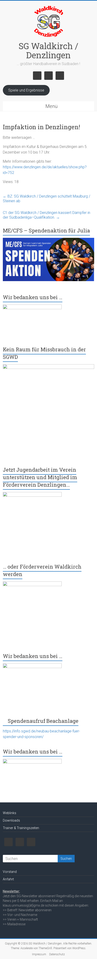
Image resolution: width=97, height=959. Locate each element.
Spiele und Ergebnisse (26, 90)
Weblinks (9, 813)
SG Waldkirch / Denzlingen (48, 50)
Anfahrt (8, 879)
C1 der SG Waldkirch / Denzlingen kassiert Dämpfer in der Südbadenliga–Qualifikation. (46, 215)
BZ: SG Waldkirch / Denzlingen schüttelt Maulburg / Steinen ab (46, 198)
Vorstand (10, 872)
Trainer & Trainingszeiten (21, 828)
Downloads (11, 820)
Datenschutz (57, 954)
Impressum (39, 954)
